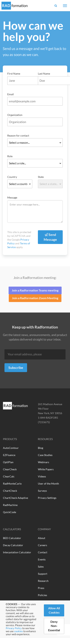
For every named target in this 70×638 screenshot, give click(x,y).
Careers (42, 545)
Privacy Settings (47, 497)
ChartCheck (10, 490)
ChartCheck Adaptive (15, 497)
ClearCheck (10, 469)
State (41, 176)
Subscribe (15, 367)
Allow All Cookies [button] (54, 610)
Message (12, 197)
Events (42, 559)
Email (10, 94)
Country (12, 176)
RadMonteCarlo (12, 483)
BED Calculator (12, 538)
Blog (40, 447)
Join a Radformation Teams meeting (35, 290)
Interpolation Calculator (17, 552)
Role (10, 156)
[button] (56, 5)
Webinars (43, 462)
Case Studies (45, 455)
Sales (41, 566)
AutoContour (11, 447)
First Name (13, 73)
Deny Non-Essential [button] (54, 626)
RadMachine (10, 505)
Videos (42, 476)
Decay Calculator (13, 545)
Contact (42, 552)
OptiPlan (8, 462)
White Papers (46, 469)
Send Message (50, 237)
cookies (18, 631)
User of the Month (48, 483)
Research (43, 580)
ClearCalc (9, 476)
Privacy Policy (14, 628)
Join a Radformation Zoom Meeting (35, 298)
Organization (14, 114)
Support (42, 573)
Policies (42, 595)
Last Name (44, 73)
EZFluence (9, 455)
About (41, 538)
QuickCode (9, 512)
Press (41, 588)
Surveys (42, 490)
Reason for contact (18, 135)
